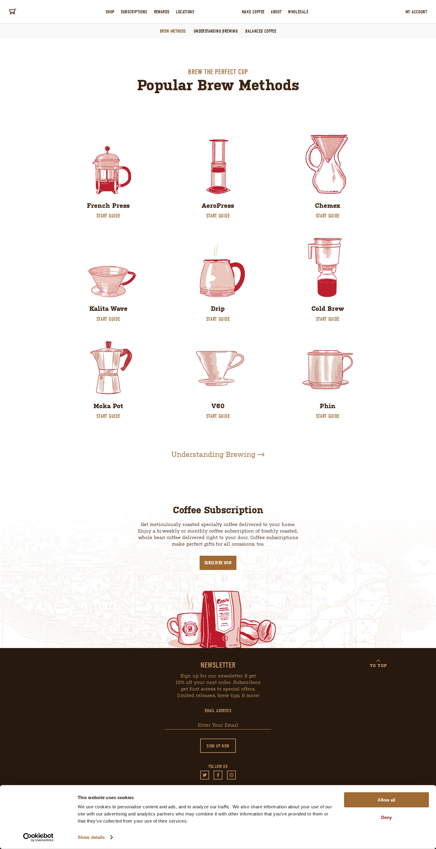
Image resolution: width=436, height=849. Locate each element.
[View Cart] (13, 12)
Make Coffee (253, 12)
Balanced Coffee (260, 31)
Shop (110, 12)
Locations (185, 12)
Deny (386, 817)
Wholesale (298, 12)
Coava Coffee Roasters (218, 12)
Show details (91, 837)
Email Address (218, 710)
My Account (416, 12)
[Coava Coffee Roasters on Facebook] (218, 775)
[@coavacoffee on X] (204, 775)
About (276, 12)
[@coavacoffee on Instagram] (231, 775)
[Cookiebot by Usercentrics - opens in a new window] (38, 837)
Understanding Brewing (216, 31)
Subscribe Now (218, 563)
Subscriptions (134, 12)
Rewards (162, 12)
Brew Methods (173, 31)
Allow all (386, 799)
